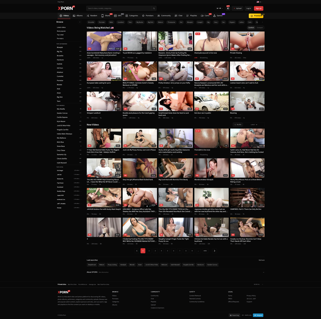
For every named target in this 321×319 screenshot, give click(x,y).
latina (241, 22)
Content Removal (195, 296)
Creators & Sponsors (157, 308)
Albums (114, 305)
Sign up (258, 8)
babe (111, 22)
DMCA (230, 299)
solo (249, 22)
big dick (150, 22)
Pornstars (60, 38)
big (208, 22)
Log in (249, 8)
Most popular (61, 31)
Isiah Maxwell (175, 265)
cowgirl (200, 22)
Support (249, 302)
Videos (114, 296)
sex (223, 22)
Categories (115, 302)
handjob (123, 265)
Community (154, 296)
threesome (171, 22)
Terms (230, 296)
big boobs (140, 22)
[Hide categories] (80, 22)
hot (181, 22)
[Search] (153, 8)
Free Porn (61, 2)
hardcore (200, 265)
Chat (152, 299)
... (198, 251)
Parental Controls (195, 299)
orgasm (232, 22)
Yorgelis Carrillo (188, 265)
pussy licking (112, 265)
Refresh (262, 260)
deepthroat (92, 265)
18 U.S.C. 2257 (251, 299)
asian (140, 265)
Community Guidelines (196, 302)
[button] (263, 22)
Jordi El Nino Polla (151, 265)
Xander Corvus (212, 265)
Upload (153, 305)
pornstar (102, 22)
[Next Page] (214, 250)
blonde (132, 265)
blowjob (190, 22)
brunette (91, 22)
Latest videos (61, 27)
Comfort (251, 28)
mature (160, 22)
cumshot (121, 22)
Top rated (60, 35)
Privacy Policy (251, 296)
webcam (164, 265)
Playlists (153, 302)
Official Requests (233, 302)
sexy (215, 22)
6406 (205, 251)
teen (130, 22)
